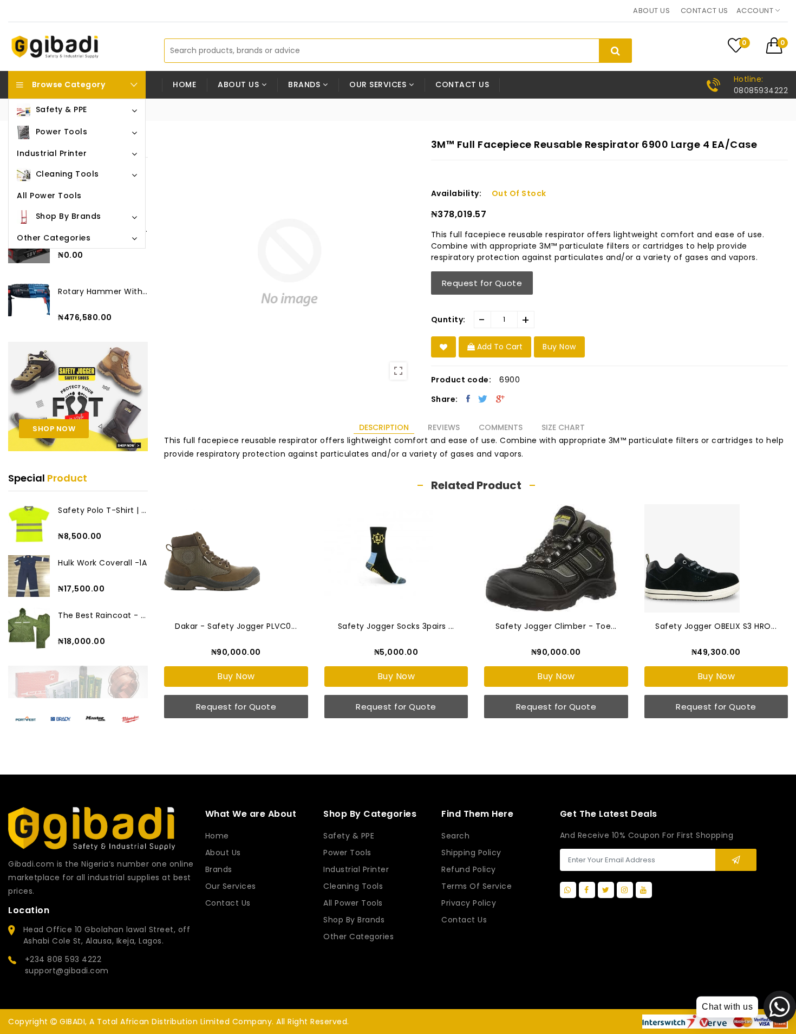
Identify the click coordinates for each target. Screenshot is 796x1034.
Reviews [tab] (444, 427)
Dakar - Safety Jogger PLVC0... (236, 626)
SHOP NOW (53, 429)
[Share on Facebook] (468, 399)
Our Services (230, 886)
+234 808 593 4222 (63, 959)
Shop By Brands (353, 919)
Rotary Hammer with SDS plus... (103, 291)
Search (455, 835)
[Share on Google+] (500, 399)
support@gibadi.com (67, 970)
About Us (223, 852)
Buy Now (236, 676)
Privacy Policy (468, 903)
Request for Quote (482, 283)
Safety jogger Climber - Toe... (556, 626)
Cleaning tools (353, 886)
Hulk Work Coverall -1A (102, 562)
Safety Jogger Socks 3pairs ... (396, 626)
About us (651, 10)
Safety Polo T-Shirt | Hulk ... (103, 510)
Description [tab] (384, 427)
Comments (501, 427)
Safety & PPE (348, 835)
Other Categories (358, 936)
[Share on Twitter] (483, 399)
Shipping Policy (471, 852)
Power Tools (347, 852)
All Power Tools (353, 903)
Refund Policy (468, 869)
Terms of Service (476, 886)
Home (184, 84)
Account (755, 10)
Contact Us (464, 919)
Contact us (704, 10)
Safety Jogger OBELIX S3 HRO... (716, 626)
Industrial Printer (356, 869)
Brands (218, 869)
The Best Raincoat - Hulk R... (103, 615)
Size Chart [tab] (563, 427)
